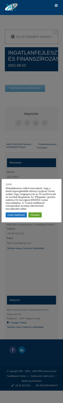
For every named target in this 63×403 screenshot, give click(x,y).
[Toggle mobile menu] (56, 5)
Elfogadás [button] (35, 215)
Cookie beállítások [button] (16, 215)
